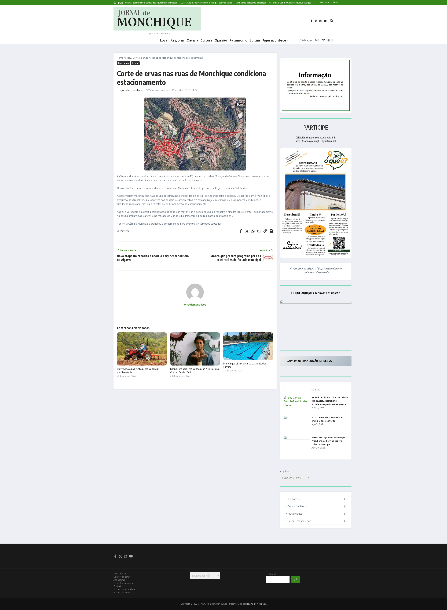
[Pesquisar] (295, 579)
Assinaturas (119, 580)
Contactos (118, 586)
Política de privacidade (124, 589)
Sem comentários (159, 90)
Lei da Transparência (123, 583)
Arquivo (284, 471)
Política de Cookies (122, 592)
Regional (177, 40)
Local (164, 40)
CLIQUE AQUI (299, 293)
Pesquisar (271, 574)
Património (238, 40)
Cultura (206, 40)
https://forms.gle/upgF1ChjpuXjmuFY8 (315, 140)
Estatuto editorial (121, 576)
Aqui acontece (274, 40)
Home (120, 57)
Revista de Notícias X (256, 604)
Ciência (192, 40)
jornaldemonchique (132, 90)
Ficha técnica (119, 573)
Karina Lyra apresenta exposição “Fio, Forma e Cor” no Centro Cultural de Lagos (328, 441)
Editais (255, 40)
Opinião (221, 40)
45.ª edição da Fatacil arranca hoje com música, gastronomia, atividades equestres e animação (330, 401)
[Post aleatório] (323, 40)
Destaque (123, 63)
